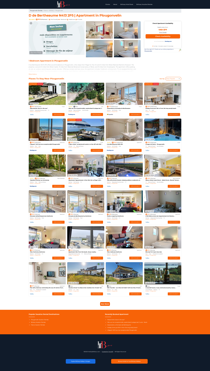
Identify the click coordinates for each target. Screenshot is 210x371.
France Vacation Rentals (38, 325)
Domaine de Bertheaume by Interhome (41, 216)
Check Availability (162, 36)
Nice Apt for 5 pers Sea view (154, 252)
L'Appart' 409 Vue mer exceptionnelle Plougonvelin (45, 144)
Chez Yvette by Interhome (37, 252)
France (46, 10)
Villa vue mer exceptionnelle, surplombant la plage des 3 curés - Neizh (127, 322)
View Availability (58, 114)
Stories (107, 4)
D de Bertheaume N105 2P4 (115, 144)
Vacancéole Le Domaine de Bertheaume (118, 108)
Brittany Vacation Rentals (144, 4)
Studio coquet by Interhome (115, 216)
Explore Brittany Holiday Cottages (80, 361)
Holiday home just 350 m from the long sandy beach (161, 108)
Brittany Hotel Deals (127, 4)
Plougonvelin (59, 10)
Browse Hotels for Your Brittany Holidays (129, 361)
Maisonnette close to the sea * (39, 108)
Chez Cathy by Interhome (114, 252)
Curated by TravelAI (107, 351)
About (115, 4)
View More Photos (36, 52)
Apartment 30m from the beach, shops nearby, (82, 252)
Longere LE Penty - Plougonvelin (155, 144)
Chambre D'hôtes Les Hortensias (39, 180)
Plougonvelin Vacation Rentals (39, 319)
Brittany (51, 10)
